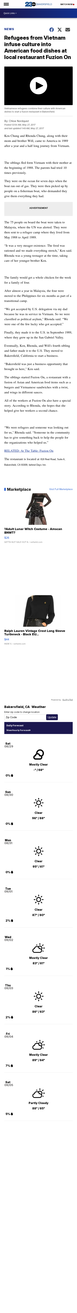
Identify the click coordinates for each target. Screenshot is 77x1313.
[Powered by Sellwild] (67, 700)
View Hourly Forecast (18, 730)
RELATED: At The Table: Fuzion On (28, 450)
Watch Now (66, 4)
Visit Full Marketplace (61, 489)
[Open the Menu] (6, 4)
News (9, 29)
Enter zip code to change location (22, 712)
